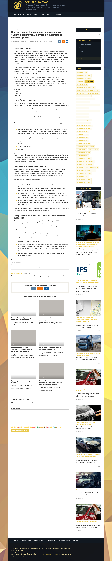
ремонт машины (81, 149)
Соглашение (51, 540)
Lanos (35, 14)
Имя (12, 402)
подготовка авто (82, 134)
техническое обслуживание (85, 161)
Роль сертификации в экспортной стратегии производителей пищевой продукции (87, 282)
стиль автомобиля (82, 155)
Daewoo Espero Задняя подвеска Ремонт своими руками (23, 319)
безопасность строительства (86, 87)
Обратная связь (26, 540)
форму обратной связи (28, 556)
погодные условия (82, 131)
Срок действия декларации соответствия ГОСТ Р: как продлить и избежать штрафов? (87, 319)
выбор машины (81, 90)
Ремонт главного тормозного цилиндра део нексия (50, 348)
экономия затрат (82, 176)
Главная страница (18, 14)
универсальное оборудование (86, 170)
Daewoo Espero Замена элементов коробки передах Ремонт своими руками (22, 349)
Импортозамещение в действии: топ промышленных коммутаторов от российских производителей (87, 244)
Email (32, 402)
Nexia (29, 14)
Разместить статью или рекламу (68, 540)
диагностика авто (93, 90)
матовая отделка (82, 111)
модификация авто (82, 117)
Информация (59, 14)
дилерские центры (93, 93)
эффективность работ (83, 182)
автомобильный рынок (83, 75)
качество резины (82, 105)
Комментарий (15, 408)
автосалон (80, 81)
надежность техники (83, 123)
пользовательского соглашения (51, 554)
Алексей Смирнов (16, 273)
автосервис (89, 81)
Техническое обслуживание (49, 318)
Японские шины (81, 490)
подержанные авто (82, 137)
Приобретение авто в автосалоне (86, 521)
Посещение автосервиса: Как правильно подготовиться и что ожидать (86, 389)
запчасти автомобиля (83, 96)
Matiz (42, 14)
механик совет (94, 111)
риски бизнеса (93, 149)
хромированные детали (84, 173)
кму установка (94, 105)
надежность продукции (84, 120)
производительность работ (85, 146)
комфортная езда (82, 108)
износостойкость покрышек (85, 99)
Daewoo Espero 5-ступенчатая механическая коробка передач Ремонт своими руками (51, 382)
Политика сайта (39, 540)
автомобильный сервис (84, 78)
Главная (15, 540)
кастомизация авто (83, 102)
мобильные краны (82, 114)
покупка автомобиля (83, 143)
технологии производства (85, 164)
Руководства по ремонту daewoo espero (23, 382)
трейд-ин (80, 167)
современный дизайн (83, 152)
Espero (49, 14)
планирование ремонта (84, 128)
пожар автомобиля (82, 140)
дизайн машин (81, 93)
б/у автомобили (82, 84)
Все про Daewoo (37, 2)
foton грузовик (82, 72)
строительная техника (84, 158)
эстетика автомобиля (83, 179)
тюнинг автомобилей (91, 167)
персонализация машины (84, 126)
